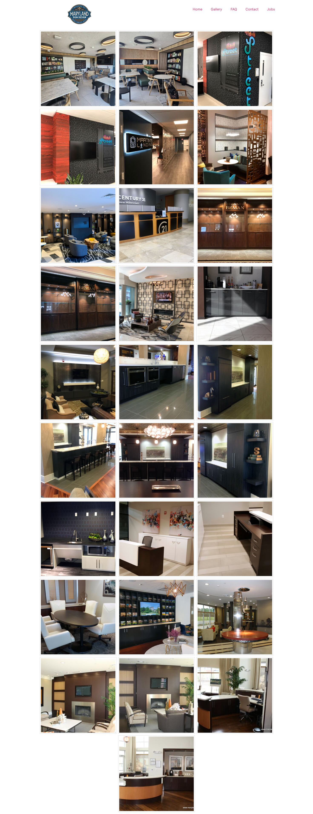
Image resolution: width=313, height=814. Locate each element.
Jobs (271, 9)
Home (197, 9)
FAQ (234, 9)
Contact (252, 9)
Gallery (216, 9)
